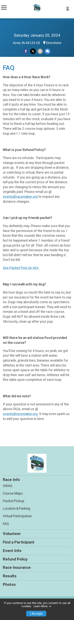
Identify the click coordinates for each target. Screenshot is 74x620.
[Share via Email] (40, 51)
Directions (53, 43)
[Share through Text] (47, 51)
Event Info (12, 550)
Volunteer (12, 533)
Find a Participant (18, 542)
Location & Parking (16, 508)
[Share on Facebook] (25, 51)
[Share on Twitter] (33, 51)
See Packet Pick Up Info (21, 268)
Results (10, 576)
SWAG (7, 486)
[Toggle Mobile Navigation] (4, 8)
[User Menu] (67, 8)
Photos (9, 584)
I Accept (36, 613)
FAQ (6, 524)
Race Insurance (17, 567)
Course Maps (13, 493)
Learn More (41, 606)
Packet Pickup (13, 501)
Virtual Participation (17, 516)
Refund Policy (15, 559)
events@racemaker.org (20, 197)
